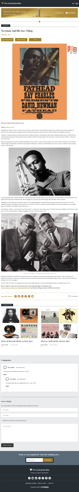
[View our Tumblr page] (46, 478)
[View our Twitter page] (36, 478)
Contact (50, 483)
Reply (5, 374)
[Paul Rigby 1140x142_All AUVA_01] (39, 13)
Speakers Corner (9, 127)
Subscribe (48, 460)
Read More (4, 345)
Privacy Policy (42, 483)
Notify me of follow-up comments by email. (14, 420)
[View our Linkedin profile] (49, 478)
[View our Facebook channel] (32, 478)
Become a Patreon (31, 483)
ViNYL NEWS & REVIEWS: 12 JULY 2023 (17, 341)
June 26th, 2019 (20, 367)
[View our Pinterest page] (43, 478)
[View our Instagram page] (39, 478)
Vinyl (35, 39)
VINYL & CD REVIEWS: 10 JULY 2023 (55, 341)
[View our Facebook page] (29, 478)
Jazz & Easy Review (7, 39)
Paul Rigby (13, 379)
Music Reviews (21, 39)
